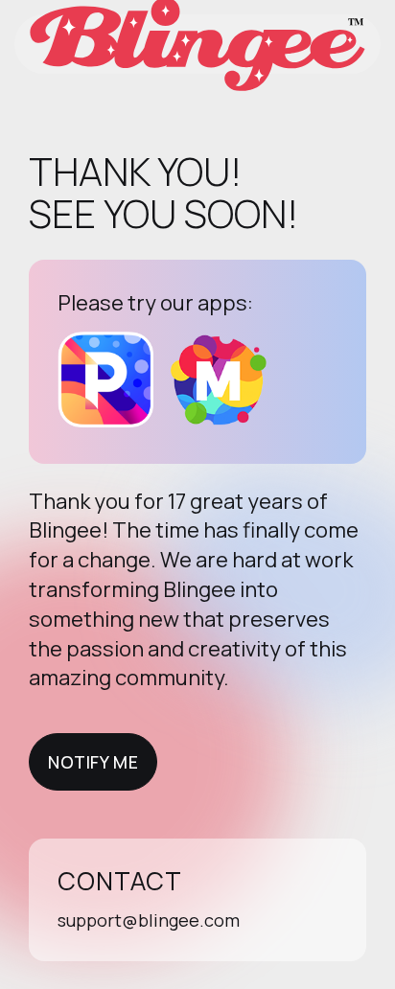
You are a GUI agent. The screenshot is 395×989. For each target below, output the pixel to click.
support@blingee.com (149, 920)
